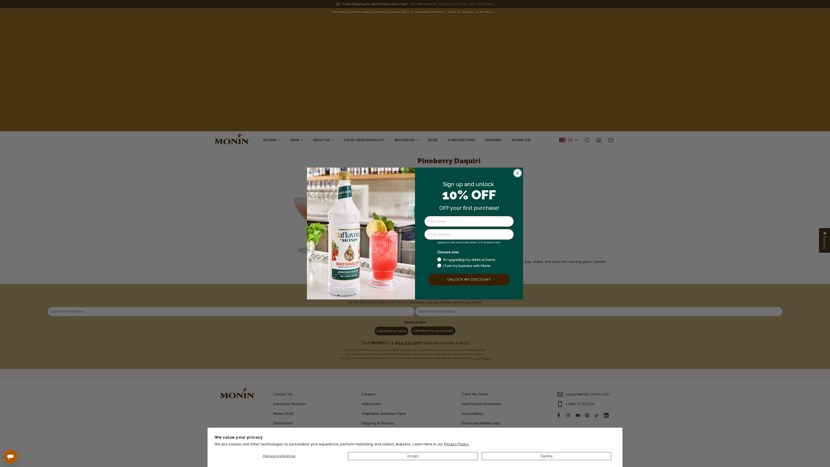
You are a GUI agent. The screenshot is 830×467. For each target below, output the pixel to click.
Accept (413, 456)
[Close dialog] (517, 173)
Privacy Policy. (456, 444)
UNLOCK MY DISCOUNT (469, 279)
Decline (546, 456)
